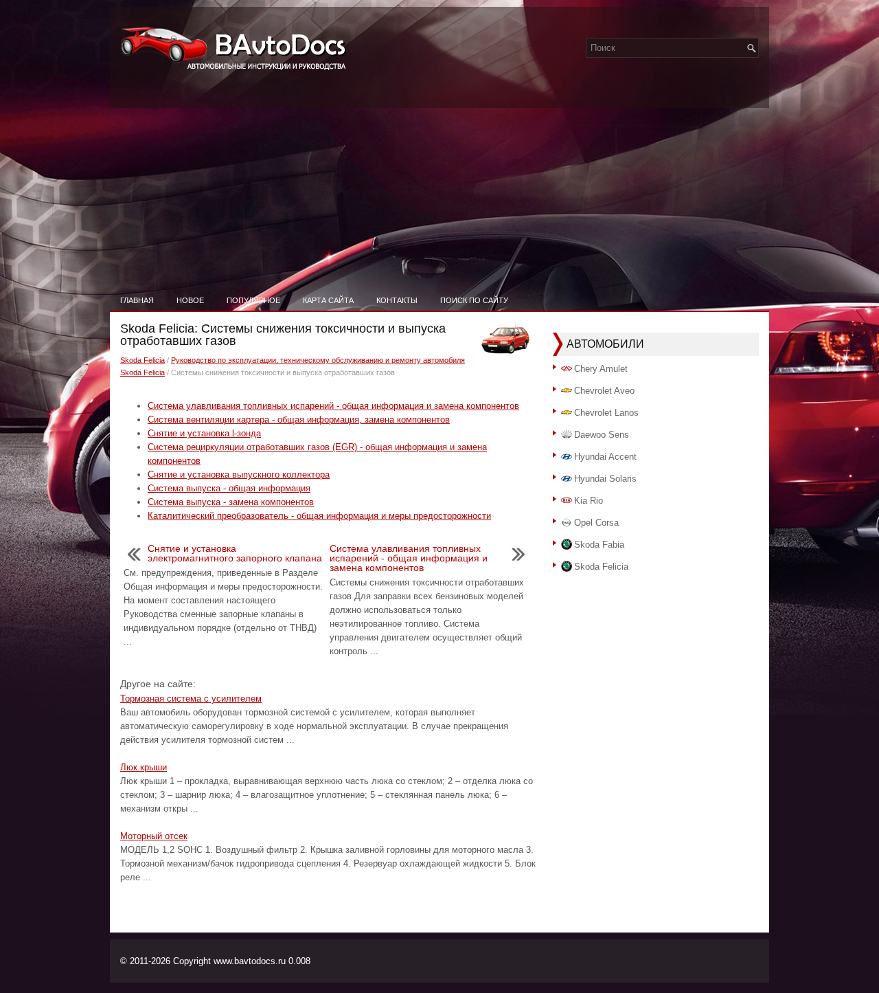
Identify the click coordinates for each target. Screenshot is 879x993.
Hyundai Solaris (605, 478)
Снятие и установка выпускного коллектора (239, 474)
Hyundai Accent (605, 456)
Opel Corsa (596, 522)
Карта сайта (328, 300)
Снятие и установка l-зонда (204, 433)
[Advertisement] (439, 185)
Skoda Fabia (599, 544)
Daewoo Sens (601, 434)
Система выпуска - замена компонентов (231, 502)
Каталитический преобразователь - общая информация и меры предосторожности (319, 516)
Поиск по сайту (474, 300)
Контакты (397, 300)
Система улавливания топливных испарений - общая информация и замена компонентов (333, 406)
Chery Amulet (601, 369)
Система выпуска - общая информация (229, 488)
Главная (137, 300)
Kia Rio (588, 500)
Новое (190, 300)
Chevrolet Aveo (604, 391)
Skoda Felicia (142, 360)
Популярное (253, 300)
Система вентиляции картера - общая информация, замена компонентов (299, 419)
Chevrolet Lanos (606, 413)
